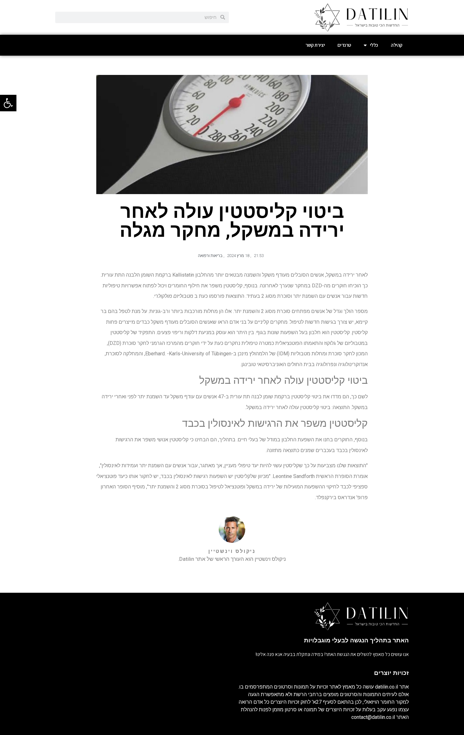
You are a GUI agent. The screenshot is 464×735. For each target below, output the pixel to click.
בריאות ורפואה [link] (210, 255)
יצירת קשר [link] (315, 45)
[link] (8, 103)
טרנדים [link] (344, 45)
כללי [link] (374, 45)
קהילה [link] (396, 45)
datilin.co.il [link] (386, 687)
